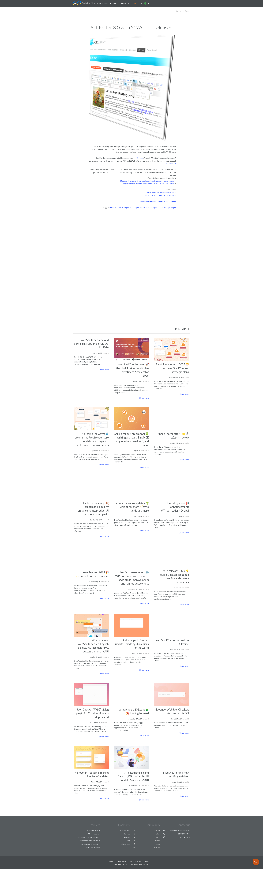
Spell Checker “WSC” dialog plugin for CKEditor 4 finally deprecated (92, 713)
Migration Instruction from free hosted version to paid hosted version (147, 181)
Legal (147, 861)
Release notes (125, 844)
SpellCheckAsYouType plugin (164, 207)
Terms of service (135, 861)
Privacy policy (121, 861)
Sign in (136, 3)
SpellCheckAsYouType (143, 207)
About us (127, 837)
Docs (115, 3)
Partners (127, 834)
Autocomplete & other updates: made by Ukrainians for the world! (132, 643)
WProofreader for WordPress (90, 841)
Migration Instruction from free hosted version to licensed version (148, 184)
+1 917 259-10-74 (184, 837)
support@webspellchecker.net (180, 830)
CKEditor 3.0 (171, 164)
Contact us (125, 3)
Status (111, 861)
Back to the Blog (182, 11)
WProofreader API (94, 834)
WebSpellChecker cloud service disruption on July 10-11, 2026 (91, 343)
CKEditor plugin (123, 207)
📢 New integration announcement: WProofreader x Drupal (175, 506)
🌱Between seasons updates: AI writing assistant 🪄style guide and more (132, 506)
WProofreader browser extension (89, 837)
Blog (128, 841)
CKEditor (112, 207)
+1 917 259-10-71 (184, 834)
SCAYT (132, 207)
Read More (104, 370)
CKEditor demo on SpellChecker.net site (159, 195)
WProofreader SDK (93, 830)
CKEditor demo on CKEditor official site (159, 192)
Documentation (124, 830)
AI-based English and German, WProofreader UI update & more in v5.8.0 (133, 776)
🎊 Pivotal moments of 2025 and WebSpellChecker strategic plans (172, 368)
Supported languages (93, 847)
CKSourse (139, 158)
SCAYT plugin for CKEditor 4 (90, 844)
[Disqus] (131, 239)
